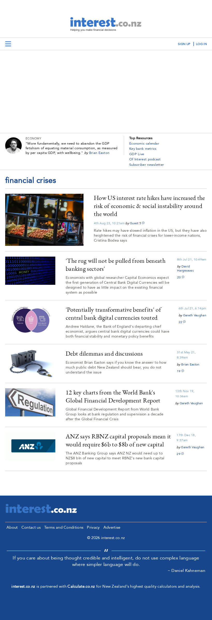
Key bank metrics (143, 148)
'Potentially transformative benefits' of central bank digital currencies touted (113, 313)
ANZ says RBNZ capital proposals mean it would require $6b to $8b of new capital (118, 440)
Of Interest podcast (145, 159)
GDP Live (136, 154)
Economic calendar (144, 143)
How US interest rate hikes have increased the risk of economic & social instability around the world (149, 206)
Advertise (111, 527)
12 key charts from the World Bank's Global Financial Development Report (113, 396)
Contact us (31, 527)
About (12, 527)
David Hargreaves (185, 268)
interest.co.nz (23, 586)
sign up (184, 44)
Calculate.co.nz (81, 586)
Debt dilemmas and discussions (104, 353)
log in (201, 44)
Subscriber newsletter (146, 164)
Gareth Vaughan (194, 315)
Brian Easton (99, 153)
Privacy (93, 527)
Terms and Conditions (63, 527)
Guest (134, 223)
